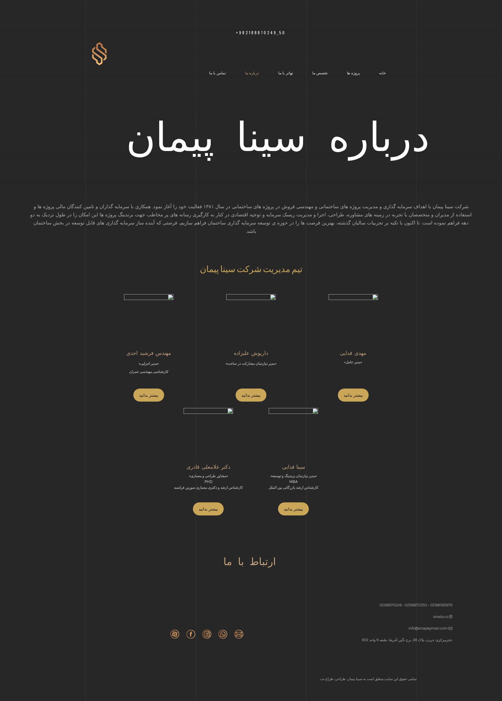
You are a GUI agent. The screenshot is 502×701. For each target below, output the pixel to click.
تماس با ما (217, 73)
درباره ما (252, 73)
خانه (382, 73)
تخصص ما (320, 73)
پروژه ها (353, 73)
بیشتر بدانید (148, 395)
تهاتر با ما (285, 73)
